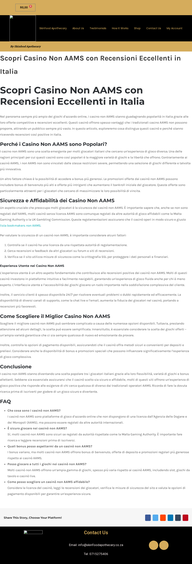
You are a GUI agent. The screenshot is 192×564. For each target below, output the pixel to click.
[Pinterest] (185, 518)
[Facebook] (148, 518)
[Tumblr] (178, 518)
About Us (78, 28)
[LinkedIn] (170, 518)
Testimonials (98, 28)
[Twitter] (155, 518)
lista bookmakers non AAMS (20, 225)
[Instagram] (164, 545)
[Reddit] (163, 518)
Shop (137, 28)
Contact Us (153, 28)
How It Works (120, 28)
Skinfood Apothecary (53, 28)
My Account (174, 28)
